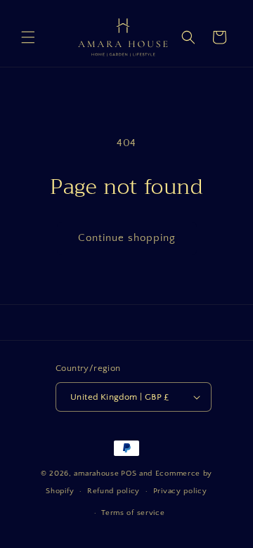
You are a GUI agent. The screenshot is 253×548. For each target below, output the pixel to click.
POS (128, 473)
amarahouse (96, 473)
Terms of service (132, 513)
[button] (28, 37)
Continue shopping (127, 238)
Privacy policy (180, 491)
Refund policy (113, 491)
